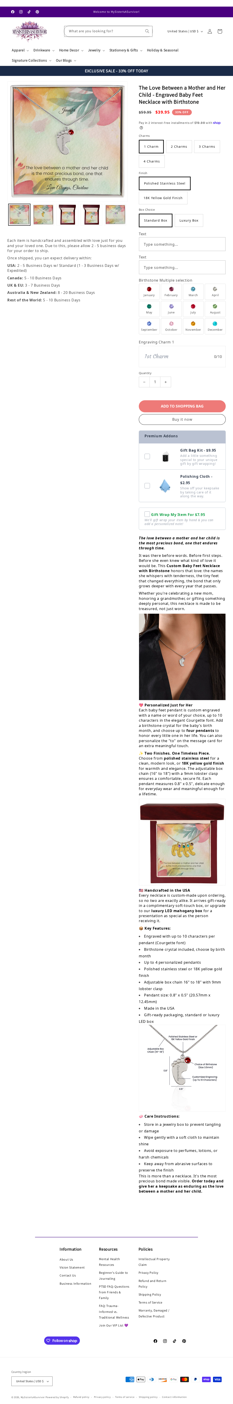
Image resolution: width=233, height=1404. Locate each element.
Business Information (75, 1283)
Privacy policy (102, 1397)
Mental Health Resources (109, 1262)
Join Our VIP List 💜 (113, 1325)
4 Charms (152, 161)
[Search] (147, 31)
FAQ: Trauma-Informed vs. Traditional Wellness (114, 1311)
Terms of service (124, 1397)
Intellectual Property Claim (154, 1262)
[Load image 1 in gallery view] (19, 215)
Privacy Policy (148, 1273)
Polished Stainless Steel (164, 183)
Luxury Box (189, 220)
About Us (66, 1259)
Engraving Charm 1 (156, 342)
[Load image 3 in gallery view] (67, 215)
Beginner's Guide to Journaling (113, 1275)
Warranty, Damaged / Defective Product (154, 1313)
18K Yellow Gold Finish (163, 198)
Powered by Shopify (57, 1397)
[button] (20, 50)
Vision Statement (72, 1267)
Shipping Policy (150, 1294)
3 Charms (207, 146)
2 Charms (179, 146)
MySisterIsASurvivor (33, 1397)
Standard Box (155, 220)
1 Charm (151, 146)
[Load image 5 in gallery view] (115, 215)
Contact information (174, 1397)
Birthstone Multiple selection (165, 280)
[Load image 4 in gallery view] (91, 215)
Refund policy (81, 1397)
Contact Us (68, 1275)
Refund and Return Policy (153, 1284)
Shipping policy (148, 1397)
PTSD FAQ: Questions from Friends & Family (114, 1292)
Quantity (145, 373)
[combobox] (108, 31)
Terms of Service (150, 1302)
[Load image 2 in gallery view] (43, 215)
